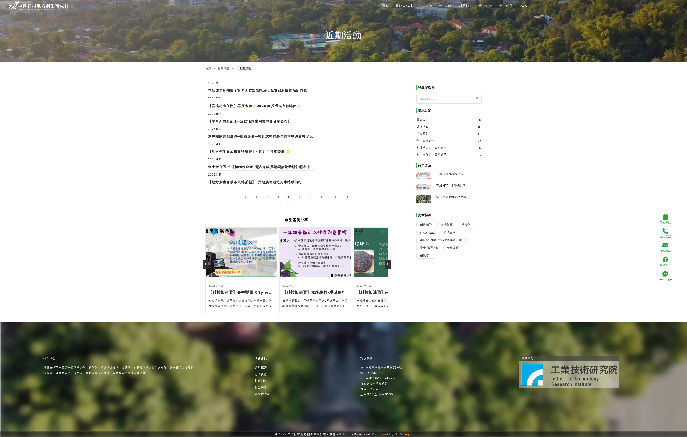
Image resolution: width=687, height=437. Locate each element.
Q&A (523, 6)
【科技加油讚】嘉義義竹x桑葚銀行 (314, 292)
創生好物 (486, 6)
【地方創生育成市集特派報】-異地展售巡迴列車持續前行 (255, 182)
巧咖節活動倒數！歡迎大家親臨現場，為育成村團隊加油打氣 (257, 90)
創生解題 (506, 6)
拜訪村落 (426, 6)
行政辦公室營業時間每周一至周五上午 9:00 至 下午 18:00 (376, 389)
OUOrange (404, 434)
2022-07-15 (289, 285)
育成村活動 (427, 232)
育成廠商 (450, 232)
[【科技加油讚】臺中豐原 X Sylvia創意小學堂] (241, 252)
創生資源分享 (425, 140)
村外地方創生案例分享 (431, 147)
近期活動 (422, 126)
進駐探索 (261, 368)
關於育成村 (404, 6)
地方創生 (468, 225)
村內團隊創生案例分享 (431, 154)
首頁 (386, 6)
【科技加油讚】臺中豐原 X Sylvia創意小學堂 (241, 292)
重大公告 (422, 119)
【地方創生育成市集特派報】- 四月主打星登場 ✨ (249, 151)
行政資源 (261, 374)
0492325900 (375, 373)
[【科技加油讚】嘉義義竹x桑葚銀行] (315, 252)
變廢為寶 (453, 248)
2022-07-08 (216, 285)
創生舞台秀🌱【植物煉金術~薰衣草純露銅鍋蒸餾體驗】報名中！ (261, 167)
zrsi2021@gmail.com (381, 378)
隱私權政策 (262, 394)
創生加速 (446, 6)
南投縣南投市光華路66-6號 (384, 367)
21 (336, 197)
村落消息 (466, 6)
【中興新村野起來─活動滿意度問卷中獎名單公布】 (249, 121)
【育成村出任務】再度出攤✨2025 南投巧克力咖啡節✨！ (256, 105)
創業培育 (426, 255)
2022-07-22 (364, 285)
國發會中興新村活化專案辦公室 (441, 240)
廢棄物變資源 (429, 248)
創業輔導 (426, 225)
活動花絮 (422, 133)
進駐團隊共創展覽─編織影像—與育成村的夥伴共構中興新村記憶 (260, 136)
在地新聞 (447, 225)
